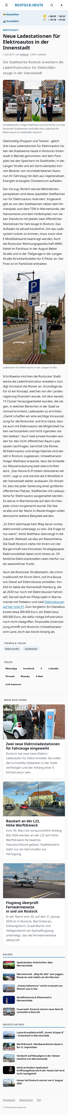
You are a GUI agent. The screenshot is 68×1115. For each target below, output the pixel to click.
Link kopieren (13, 684)
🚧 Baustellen (11, 14)
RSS (39, 1100)
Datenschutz (26, 1100)
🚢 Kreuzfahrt (11, 21)
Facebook (28, 668)
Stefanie (24, 54)
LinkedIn (53, 668)
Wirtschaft (10, 30)
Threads (10, 676)
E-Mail (39, 676)
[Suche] (51, 5)
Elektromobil (12, 648)
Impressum (9, 1100)
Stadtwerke (31, 648)
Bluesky (25, 676)
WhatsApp (11, 668)
